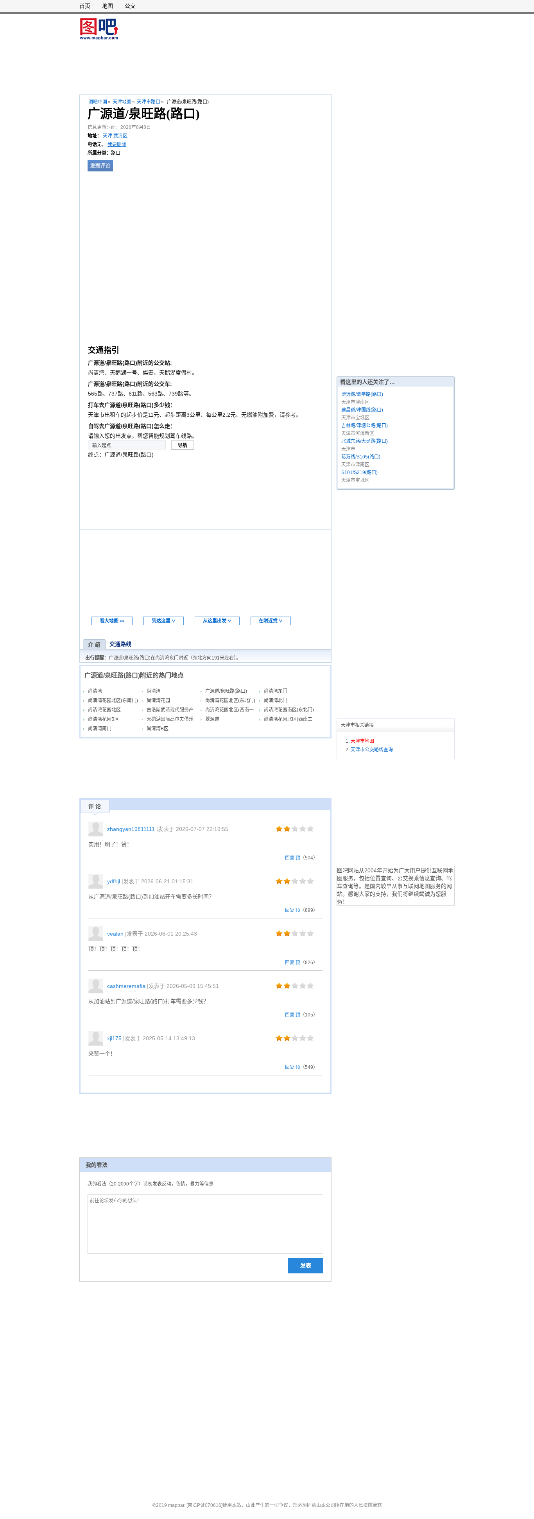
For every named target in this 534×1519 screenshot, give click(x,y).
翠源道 (212, 719)
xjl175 (114, 1038)
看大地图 (112, 621)
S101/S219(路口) (359, 472)
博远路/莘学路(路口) (362, 394)
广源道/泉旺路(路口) (226, 691)
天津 (107, 136)
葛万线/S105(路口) (360, 457)
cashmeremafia (126, 986)
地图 (107, 6)
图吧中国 (97, 102)
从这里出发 (217, 621)
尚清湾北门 (275, 700)
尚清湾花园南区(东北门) (289, 710)
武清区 (120, 136)
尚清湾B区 (157, 728)
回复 (289, 858)
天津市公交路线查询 (372, 749)
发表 (305, 1265)
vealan (115, 934)
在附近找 (271, 621)
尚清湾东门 (275, 691)
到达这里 (164, 621)
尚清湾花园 (158, 700)
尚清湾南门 (99, 728)
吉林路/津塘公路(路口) (364, 425)
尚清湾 (95, 691)
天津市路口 (148, 102)
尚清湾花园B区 (103, 719)
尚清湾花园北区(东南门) (113, 700)
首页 (84, 6)
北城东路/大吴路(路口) (364, 441)
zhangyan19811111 (131, 829)
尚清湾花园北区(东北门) (230, 700)
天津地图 (122, 102)
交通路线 (120, 644)
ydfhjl (113, 881)
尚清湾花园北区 (104, 710)
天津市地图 (362, 741)
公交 (130, 6)
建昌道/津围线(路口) (362, 410)
